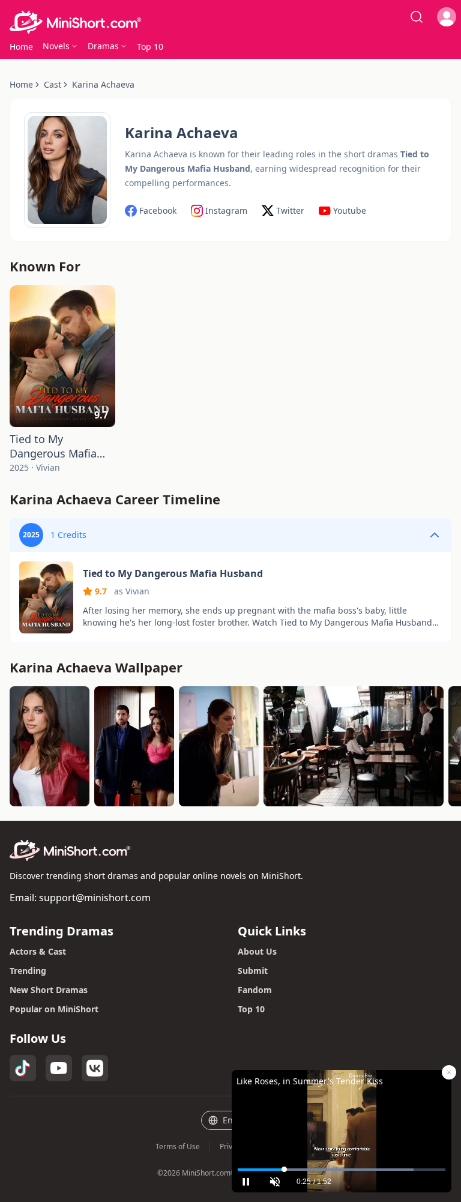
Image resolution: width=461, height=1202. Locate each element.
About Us (257, 951)
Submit (253, 970)
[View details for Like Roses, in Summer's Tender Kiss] (341, 1116)
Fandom (255, 989)
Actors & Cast (38, 951)
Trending (28, 970)
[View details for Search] (417, 17)
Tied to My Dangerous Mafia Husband (53, 446)
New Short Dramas (49, 989)
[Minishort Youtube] (59, 1068)
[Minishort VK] (95, 1068)
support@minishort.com (95, 897)
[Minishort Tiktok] (23, 1068)
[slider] (341, 1169)
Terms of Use (177, 1146)
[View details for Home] (230, 22)
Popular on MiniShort (54, 1009)
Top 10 (251, 1009)
